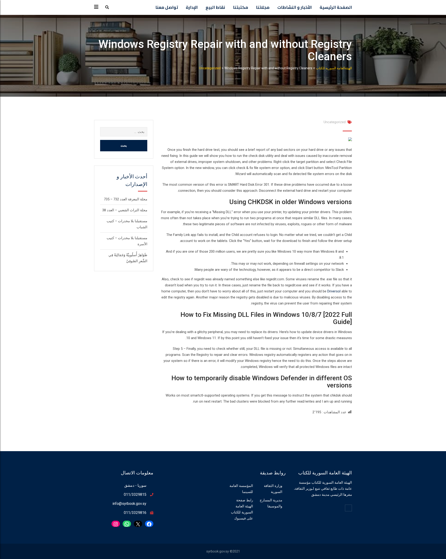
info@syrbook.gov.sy (129, 503)
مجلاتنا (262, 7)
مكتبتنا (240, 7)
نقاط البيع (215, 7)
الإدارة (192, 7)
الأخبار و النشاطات (294, 7)
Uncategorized (335, 122)
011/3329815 (135, 494)
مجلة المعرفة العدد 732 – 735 (125, 199)
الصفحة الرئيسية (336, 7)
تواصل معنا (166, 7)
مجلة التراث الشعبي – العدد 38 (124, 210)
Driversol (334, 291)
